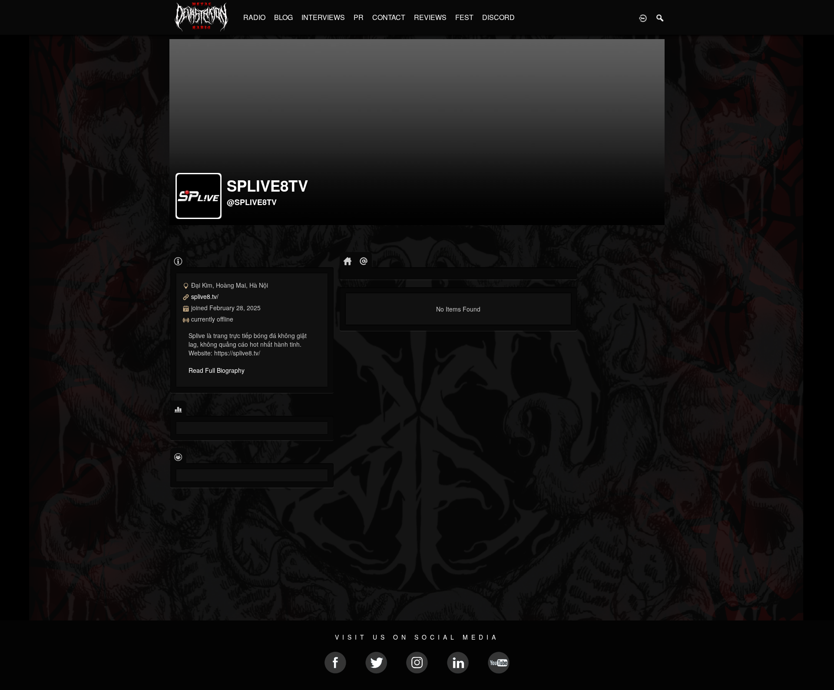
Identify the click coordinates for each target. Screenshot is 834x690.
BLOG (283, 17)
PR (359, 17)
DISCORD (498, 17)
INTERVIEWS (323, 17)
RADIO (254, 17)
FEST (464, 17)
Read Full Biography (217, 370)
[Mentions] (363, 260)
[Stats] (178, 409)
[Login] (643, 17)
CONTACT (388, 17)
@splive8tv (252, 202)
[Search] (660, 17)
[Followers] (178, 456)
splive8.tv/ (204, 296)
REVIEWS (430, 17)
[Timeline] (347, 260)
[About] (178, 260)
